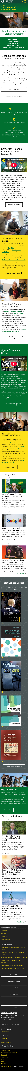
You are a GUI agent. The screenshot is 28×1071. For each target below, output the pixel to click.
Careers (3, 1059)
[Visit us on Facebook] (2, 1046)
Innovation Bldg (5, 1031)
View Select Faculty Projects (14, 96)
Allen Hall (3, 1021)
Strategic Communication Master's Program (12, 968)
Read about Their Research (12, 273)
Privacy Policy (4, 1057)
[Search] (22, 1)
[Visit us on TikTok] (13, 1046)
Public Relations (5, 939)
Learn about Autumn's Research (14, 337)
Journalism (4, 933)
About (2, 1061)
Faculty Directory (14, 89)
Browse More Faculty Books (14, 766)
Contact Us (4, 1038)
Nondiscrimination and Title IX (9, 1053)
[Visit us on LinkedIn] (10, 1046)
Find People (4, 1063)
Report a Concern (5, 1051)
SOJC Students (14, 974)
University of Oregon (9, 1012)
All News (20, 574)
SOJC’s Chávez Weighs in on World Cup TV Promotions (13, 561)
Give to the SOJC (14, 1001)
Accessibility (4, 1055)
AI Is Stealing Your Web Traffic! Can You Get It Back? (13, 529)
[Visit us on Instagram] (7, 1046)
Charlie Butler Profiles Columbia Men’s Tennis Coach (11, 838)
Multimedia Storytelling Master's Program (12, 965)
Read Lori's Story (10, 467)
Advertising (4, 930)
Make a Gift (7, 809)
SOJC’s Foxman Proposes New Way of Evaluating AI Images (12, 496)
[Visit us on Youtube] (4, 1046)
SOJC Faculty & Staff (14, 981)
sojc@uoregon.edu (6, 1042)
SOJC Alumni (14, 987)
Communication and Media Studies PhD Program (14, 957)
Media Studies (4, 936)
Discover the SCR (13, 204)
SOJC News (14, 1007)
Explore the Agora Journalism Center (14, 404)
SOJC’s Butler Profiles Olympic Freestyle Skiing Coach (12, 908)
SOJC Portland (14, 994)
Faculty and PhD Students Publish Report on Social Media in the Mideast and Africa (12, 873)
